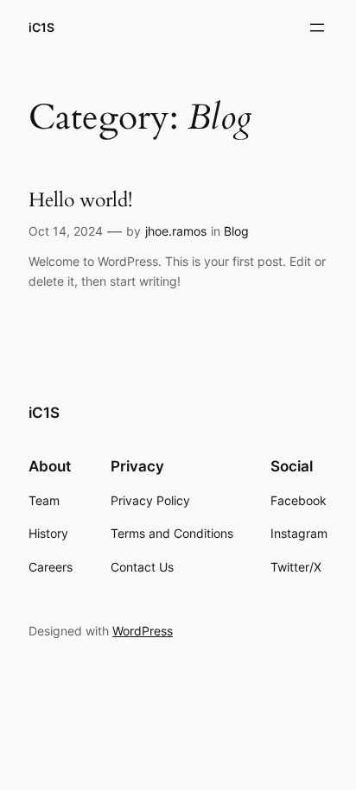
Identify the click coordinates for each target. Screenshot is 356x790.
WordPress (142, 630)
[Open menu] (317, 27)
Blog (236, 231)
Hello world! (80, 200)
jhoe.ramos (176, 231)
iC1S (41, 27)
